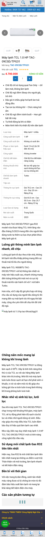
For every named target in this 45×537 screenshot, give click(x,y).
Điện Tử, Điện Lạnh (19, 16)
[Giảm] (15, 78)
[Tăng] (29, 78)
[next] (40, 33)
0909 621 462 (33, 9)
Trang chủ (5, 16)
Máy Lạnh (33, 16)
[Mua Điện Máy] (9, 4)
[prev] (5, 33)
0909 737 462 (19, 9)
